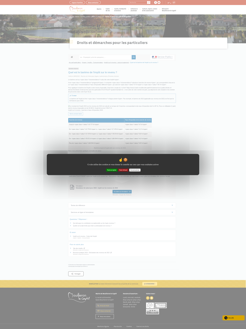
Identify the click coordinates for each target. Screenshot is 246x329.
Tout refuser (123, 170)
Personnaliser (135, 170)
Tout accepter (111, 170)
